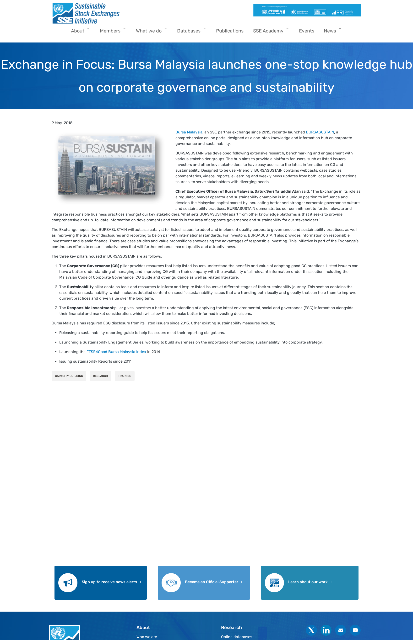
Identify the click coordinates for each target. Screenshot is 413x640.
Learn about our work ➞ (310, 582)
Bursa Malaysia (188, 132)
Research (100, 376)
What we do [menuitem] (146, 32)
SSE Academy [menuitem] (265, 32)
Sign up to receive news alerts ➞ (111, 582)
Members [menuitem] (107, 32)
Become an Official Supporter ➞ (213, 582)
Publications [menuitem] (230, 31)
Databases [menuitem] (186, 32)
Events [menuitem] (306, 31)
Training (124, 376)
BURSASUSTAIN (320, 132)
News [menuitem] (327, 32)
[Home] (127, 13)
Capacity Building (69, 376)
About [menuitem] (75, 32)
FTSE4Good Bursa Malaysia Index (116, 351)
